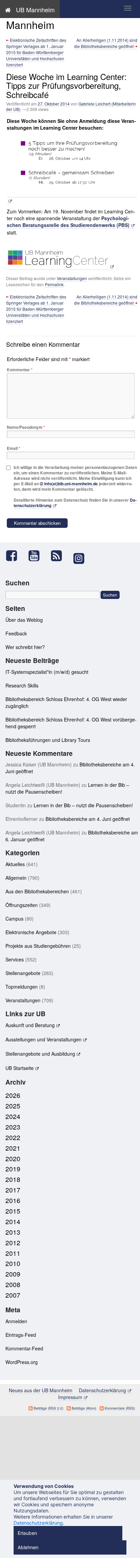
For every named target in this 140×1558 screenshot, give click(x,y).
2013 (12, 1231)
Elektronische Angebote (30, 932)
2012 (12, 1242)
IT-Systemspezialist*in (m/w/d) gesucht (46, 671)
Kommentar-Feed (24, 1348)
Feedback (16, 633)
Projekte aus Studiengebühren (38, 945)
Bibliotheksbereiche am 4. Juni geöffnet (88, 818)
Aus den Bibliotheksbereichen (37, 891)
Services (14, 959)
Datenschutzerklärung (102, 1390)
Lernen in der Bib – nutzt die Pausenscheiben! (83, 805)
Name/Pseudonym (26, 427)
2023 (12, 1126)
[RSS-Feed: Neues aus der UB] (60, 555)
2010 (12, 1263)
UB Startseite (19, 1068)
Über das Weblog (24, 619)
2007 (12, 1294)
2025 (12, 1105)
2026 (12, 1095)
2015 (12, 1210)
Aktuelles (15, 864)
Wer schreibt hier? (25, 647)
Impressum (70, 1397)
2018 (12, 1179)
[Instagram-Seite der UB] (78, 558)
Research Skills (21, 685)
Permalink (54, 284)
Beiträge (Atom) (84, 1408)
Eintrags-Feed (20, 1334)
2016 (12, 1200)
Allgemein (16, 877)
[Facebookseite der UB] (15, 555)
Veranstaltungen (72, 278)
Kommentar (20, 370)
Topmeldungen (21, 986)
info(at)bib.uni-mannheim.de (71, 484)
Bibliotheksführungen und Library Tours (47, 739)
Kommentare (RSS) (120, 1408)
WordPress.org (21, 1362)
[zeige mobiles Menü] (128, 8)
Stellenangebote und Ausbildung (40, 1053)
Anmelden (16, 1321)
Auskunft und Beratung (30, 1025)
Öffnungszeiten (21, 905)
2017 (12, 1189)
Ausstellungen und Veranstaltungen (43, 1039)
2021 (12, 1147)
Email (13, 448)
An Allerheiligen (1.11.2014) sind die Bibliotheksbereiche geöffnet (105, 43)
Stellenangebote (22, 973)
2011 (12, 1252)
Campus (14, 918)
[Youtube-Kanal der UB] (37, 555)
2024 (12, 1116)
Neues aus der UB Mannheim (48, 18)
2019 (12, 1168)
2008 (12, 1284)
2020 (12, 1158)
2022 (12, 1137)
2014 (12, 1221)
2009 (12, 1273)
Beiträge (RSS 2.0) (48, 1408)
